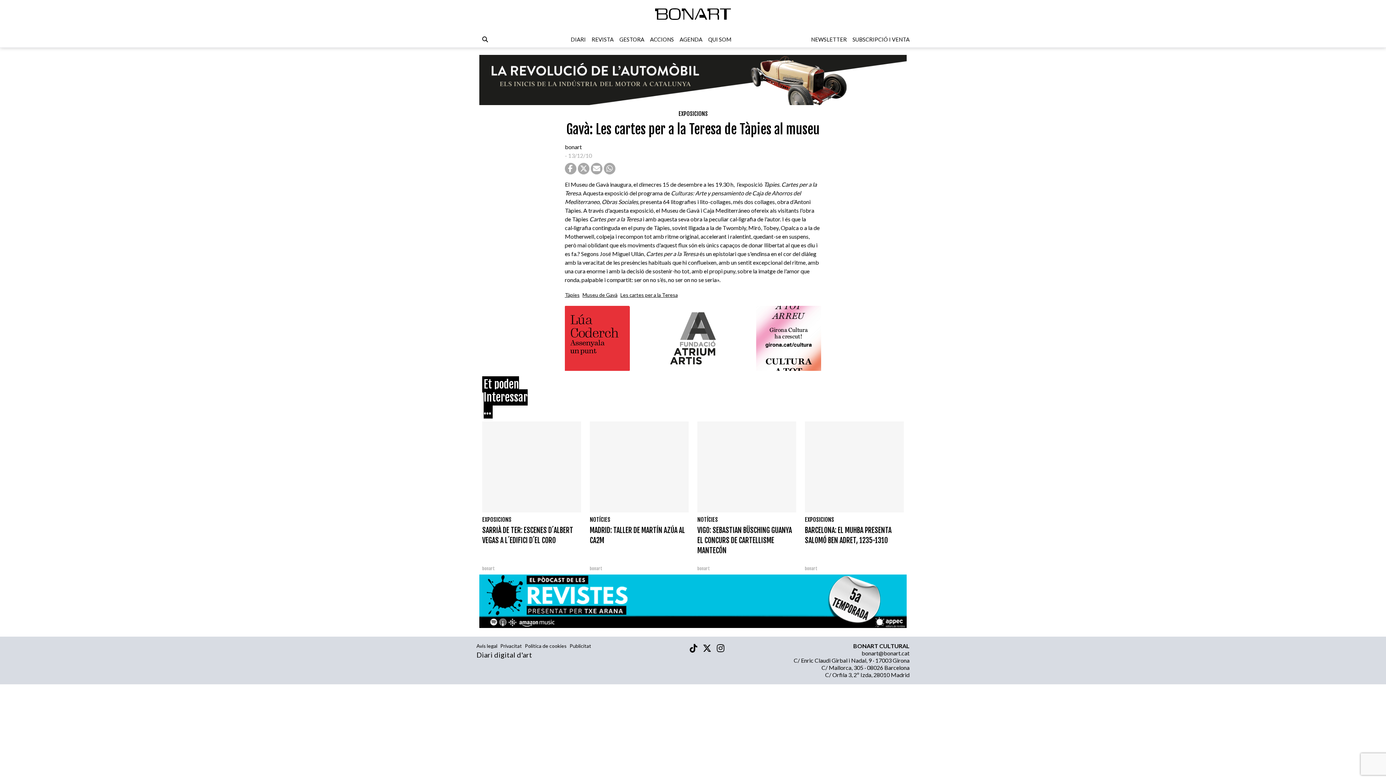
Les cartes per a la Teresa (649, 295)
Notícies (600, 519)
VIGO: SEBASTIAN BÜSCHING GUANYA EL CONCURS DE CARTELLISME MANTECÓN (744, 540)
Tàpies (572, 295)
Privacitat (511, 646)
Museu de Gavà (600, 295)
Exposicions (693, 113)
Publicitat (580, 646)
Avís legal (486, 646)
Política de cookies (546, 646)
